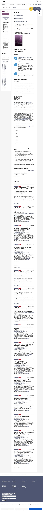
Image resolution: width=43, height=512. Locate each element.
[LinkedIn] (18, 51)
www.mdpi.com (28, 102)
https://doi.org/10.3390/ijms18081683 (19, 437)
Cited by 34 (15, 384)
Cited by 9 (15, 420)
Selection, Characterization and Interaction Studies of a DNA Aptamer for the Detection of (23, 247)
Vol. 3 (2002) (4, 87)
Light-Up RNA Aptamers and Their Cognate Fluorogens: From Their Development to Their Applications (23, 309)
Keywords (16, 19)
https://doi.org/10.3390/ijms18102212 (19, 419)
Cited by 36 (15, 215)
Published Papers (18, 22)
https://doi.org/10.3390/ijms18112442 (19, 383)
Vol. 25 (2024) (4, 66)
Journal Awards (5, 45)
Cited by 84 (15, 403)
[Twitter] (16, 51)
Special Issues (10, 7)
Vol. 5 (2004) (4, 85)
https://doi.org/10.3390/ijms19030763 (19, 194)
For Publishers (14, 486)
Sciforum (23, 481)
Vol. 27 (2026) (4, 64)
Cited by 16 (15, 332)
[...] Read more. (19, 220)
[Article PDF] (31, 186)
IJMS (6, 7)
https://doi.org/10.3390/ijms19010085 (28, 213)
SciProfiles (23, 486)
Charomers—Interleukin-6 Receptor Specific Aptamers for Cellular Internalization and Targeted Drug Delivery (24, 327)
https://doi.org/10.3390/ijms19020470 (19, 295)
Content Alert (23, 474)
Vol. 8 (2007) (4, 82)
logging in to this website (22, 103)
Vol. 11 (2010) (4, 79)
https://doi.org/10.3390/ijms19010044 (28, 312)
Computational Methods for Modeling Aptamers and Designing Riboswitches (23, 380)
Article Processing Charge (6, 39)
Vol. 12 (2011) (4, 78)
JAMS (23, 488)
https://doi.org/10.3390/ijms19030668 (19, 276)
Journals (3, 7)
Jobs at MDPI (4, 486)
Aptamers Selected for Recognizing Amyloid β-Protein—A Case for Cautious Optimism (23, 272)
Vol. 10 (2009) (4, 80)
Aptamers (14, 7)
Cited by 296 (16, 438)
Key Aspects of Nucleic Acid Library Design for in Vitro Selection (24, 290)
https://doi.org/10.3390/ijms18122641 (19, 331)
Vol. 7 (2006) (4, 83)
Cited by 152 (16, 366)
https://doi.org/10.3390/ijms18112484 (19, 232)
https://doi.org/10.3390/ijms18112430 (19, 402)
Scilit (22, 485)
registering (15, 103)
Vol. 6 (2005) (4, 84)
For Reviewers (14, 482)
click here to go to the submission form (20, 104)
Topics (4, 35)
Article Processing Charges (6, 481)
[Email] (15, 51)
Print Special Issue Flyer (19, 15)
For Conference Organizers (16, 488)
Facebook (33, 482)
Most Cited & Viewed (6, 42)
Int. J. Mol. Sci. (4, 474)
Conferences (5, 48)
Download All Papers (31, 170)
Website (30, 57)
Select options (4, 496)
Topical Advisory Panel (5, 29)
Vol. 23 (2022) (4, 68)
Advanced (39, 4)
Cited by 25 (15, 195)
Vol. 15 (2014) (4, 75)
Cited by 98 (15, 314)
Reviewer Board (5, 27)
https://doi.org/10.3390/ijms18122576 (19, 348)
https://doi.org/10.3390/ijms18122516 (19, 365)
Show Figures (16, 203)
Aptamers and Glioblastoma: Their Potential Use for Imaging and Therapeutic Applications (23, 345)
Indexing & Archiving (6, 41)
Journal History (5, 44)
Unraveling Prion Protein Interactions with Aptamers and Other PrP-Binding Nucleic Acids (23, 452)
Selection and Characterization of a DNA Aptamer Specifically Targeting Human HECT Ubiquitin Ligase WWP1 (24, 188)
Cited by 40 (15, 456)
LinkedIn (33, 481)
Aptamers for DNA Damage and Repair (21, 416)
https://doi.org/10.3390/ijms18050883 (19, 252)
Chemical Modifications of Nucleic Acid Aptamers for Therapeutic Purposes (24, 433)
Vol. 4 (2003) (4, 86)
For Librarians (14, 485)
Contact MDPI (4, 485)
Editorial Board (5, 26)
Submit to (6, 13)
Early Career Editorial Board (5, 31)
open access (21, 124)
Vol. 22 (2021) (4, 69)
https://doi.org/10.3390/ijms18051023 (19, 455)
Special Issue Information (19, 18)
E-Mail (28, 57)
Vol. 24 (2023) (4, 67)
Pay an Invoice (4, 482)
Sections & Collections (5, 37)
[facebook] (20, 51)
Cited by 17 (15, 277)
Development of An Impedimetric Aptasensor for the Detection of (23, 228)
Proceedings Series (25, 490)
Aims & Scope (5, 25)
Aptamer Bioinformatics (19, 361)
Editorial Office (5, 49)
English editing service (28, 126)
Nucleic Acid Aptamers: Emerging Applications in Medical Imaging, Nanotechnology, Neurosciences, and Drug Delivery (24, 398)
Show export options (17, 176)
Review (18, 183)
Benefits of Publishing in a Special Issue (21, 21)
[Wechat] (21, 51)
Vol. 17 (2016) (4, 73)
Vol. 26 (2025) (4, 65)
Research (18, 267)
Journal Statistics (5, 43)
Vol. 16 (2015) (4, 74)
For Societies (14, 487)
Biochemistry (17, 26)
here (29, 33)
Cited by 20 (15, 253)
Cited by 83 (15, 233)
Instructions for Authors (5, 33)
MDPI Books (24, 482)
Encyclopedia (24, 487)
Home (5, 24)
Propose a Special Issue (5, 19)
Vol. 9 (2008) (4, 81)
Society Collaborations (5, 47)
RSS (19, 474)
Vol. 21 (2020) (4, 70)
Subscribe (3, 500)
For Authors (14, 481)
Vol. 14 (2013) (4, 76)
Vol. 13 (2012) (4, 77)
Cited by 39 (15, 349)
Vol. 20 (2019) (4, 71)
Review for (6, 16)
